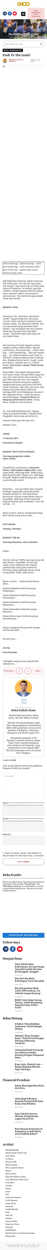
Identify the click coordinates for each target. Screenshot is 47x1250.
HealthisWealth (11, 1209)
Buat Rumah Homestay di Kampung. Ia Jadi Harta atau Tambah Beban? (23, 1133)
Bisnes (6, 50)
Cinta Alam (9, 1182)
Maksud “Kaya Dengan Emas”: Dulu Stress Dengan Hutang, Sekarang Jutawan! (23, 1041)
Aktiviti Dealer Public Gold (16, 1153)
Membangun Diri (16, 50)
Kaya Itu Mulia (11, 1221)
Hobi (7, 1212)
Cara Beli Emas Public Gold (16, 1179)
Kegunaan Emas (12, 1224)
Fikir (7, 1194)
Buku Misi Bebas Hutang (15, 1177)
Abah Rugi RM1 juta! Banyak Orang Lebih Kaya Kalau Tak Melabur (23, 1103)
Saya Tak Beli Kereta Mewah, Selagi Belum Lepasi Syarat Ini (23, 1118)
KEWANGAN (10, 1230)
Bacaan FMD (10, 1162)
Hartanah (9, 1206)
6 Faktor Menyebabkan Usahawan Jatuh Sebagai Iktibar (23, 1028)
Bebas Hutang (11, 1165)
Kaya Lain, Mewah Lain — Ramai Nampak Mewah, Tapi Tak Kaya (23, 1068)
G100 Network (11, 1200)
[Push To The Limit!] (23, 162)
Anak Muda (10, 1156)
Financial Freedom (13, 1197)
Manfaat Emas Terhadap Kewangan (20, 1233)
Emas (7, 1191)
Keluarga (9, 1227)
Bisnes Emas (10, 1174)
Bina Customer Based (14, 1168)
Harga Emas (10, 1203)
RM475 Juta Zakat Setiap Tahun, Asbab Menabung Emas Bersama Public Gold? (23, 1005)
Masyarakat (10, 1236)
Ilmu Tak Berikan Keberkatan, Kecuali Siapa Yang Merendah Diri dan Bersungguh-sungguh (23, 969)
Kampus (8, 1218)
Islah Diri (9, 1215)
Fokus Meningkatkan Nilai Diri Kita (23, 1088)
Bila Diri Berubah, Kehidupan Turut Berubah (23, 981)
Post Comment (23, 862)
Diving (8, 1188)
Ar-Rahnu (9, 1159)
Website (7, 834)
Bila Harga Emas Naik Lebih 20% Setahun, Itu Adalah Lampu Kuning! (23, 992)
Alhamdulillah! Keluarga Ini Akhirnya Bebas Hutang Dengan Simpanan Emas (23, 1055)
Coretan (8, 1185)
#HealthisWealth (12, 1150)
